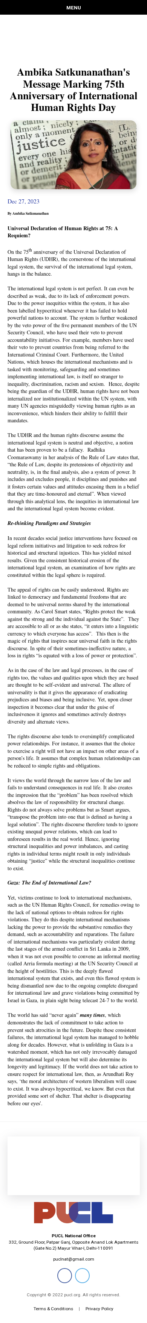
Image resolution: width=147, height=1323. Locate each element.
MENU (73, 8)
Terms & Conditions (53, 1308)
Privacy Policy (99, 1308)
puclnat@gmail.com (73, 1259)
